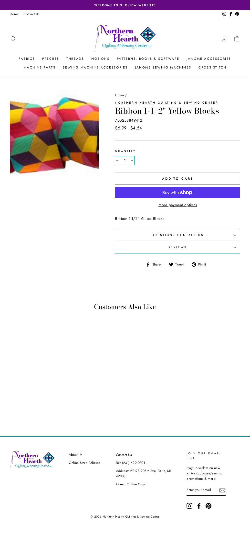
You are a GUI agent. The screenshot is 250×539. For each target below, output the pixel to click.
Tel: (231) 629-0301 (130, 462)
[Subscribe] (222, 490)
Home (14, 13)
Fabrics (27, 58)
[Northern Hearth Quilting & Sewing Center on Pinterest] (208, 506)
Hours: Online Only (130, 484)
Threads (75, 58)
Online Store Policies (84, 462)
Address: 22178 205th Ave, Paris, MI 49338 (143, 473)
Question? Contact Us (178, 235)
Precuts (50, 58)
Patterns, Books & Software (148, 58)
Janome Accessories (209, 58)
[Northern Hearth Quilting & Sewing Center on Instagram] (189, 506)
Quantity (125, 151)
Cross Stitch (212, 67)
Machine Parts (40, 67)
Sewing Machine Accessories (95, 67)
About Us (75, 454)
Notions (100, 58)
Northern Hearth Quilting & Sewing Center (166, 102)
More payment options (177, 205)
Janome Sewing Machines (163, 67)
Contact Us (32, 13)
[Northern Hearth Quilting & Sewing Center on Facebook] (199, 506)
